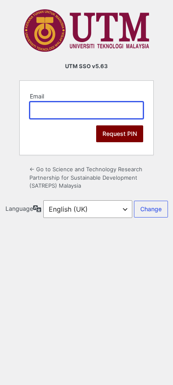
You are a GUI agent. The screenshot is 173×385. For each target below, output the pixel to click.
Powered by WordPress (86, 30)
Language (19, 208)
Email (37, 96)
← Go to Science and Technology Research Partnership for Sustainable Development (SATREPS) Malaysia (85, 177)
